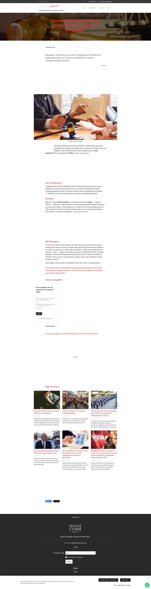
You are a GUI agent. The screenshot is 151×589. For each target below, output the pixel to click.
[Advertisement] (75, 80)
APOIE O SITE (93, 1)
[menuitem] (84, 8)
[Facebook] (42, 1)
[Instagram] (45, 1)
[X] (47, 1)
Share (49, 501)
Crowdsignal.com (49, 318)
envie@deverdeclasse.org (106, 1)
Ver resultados (42, 318)
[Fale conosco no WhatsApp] (147, 585)
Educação (49, 55)
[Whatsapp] (40, 1)
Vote (39, 313)
